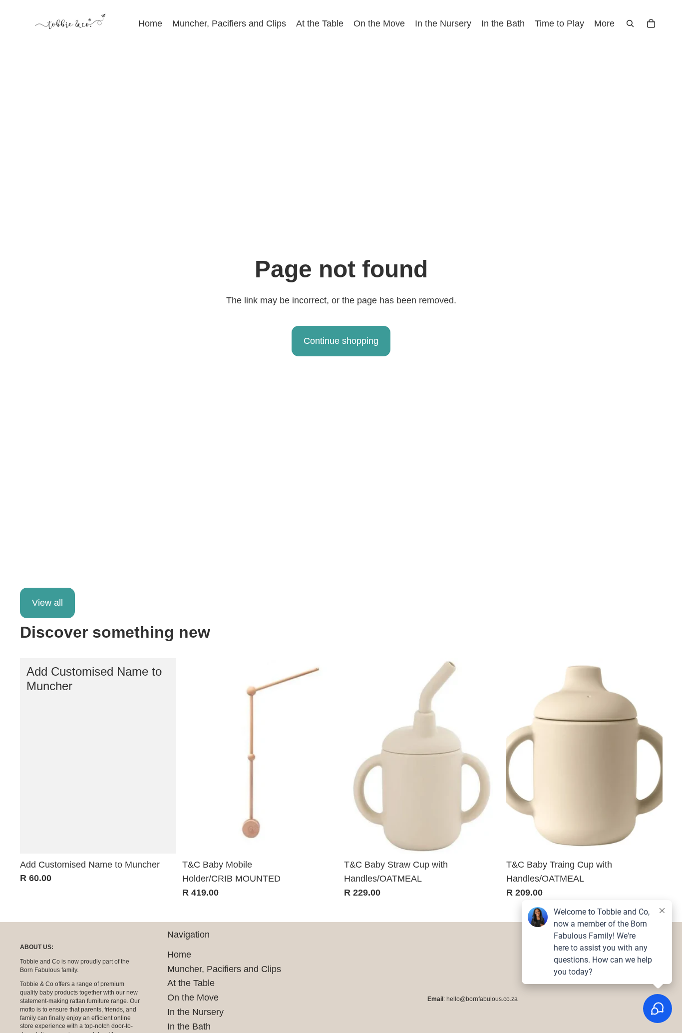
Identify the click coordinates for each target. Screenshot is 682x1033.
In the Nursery (195, 1012)
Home (179, 955)
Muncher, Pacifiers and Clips (224, 969)
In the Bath (189, 1027)
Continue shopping (341, 341)
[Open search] (630, 23)
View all (47, 603)
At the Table (191, 983)
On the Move (193, 998)
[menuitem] (604, 23)
